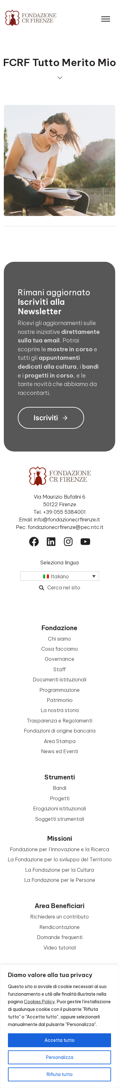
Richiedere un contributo (59, 916)
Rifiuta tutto (60, 1074)
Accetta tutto (59, 1040)
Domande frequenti (60, 937)
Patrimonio (60, 700)
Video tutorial (59, 947)
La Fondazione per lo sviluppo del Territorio (60, 859)
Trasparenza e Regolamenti (59, 720)
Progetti (59, 798)
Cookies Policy (39, 1002)
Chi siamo (59, 639)
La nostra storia (60, 710)
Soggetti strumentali (59, 819)
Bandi (59, 788)
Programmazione (59, 690)
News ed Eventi (59, 751)
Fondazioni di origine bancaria (60, 731)
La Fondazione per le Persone (59, 880)
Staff (59, 669)
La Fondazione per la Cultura (59, 870)
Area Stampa (60, 741)
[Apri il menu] (105, 17)
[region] (59, 1026)
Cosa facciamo (59, 649)
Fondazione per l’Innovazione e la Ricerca (59, 849)
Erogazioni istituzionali (59, 808)
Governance (59, 659)
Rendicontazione (59, 927)
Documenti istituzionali (59, 679)
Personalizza (59, 1057)
